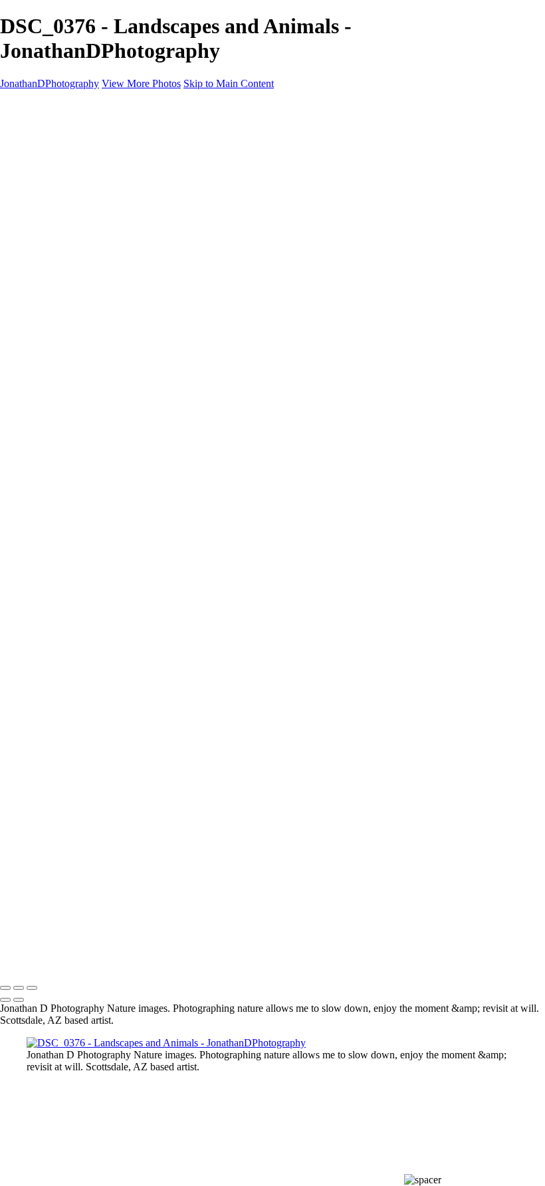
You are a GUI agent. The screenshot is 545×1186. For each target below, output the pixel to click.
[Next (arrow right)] (18, 1000)
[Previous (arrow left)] (5, 1000)
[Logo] (61, 947)
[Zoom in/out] (32, 988)
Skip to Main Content (228, 83)
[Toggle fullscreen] (18, 988)
